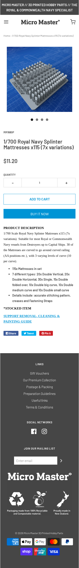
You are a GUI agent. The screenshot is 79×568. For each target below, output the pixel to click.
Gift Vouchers (39, 373)
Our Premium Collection (39, 380)
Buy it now (40, 214)
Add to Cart (39, 199)
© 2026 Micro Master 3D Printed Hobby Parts (39, 533)
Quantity (10, 174)
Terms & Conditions (39, 407)
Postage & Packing (39, 387)
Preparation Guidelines (39, 394)
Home (7, 35)
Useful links (40, 400)
